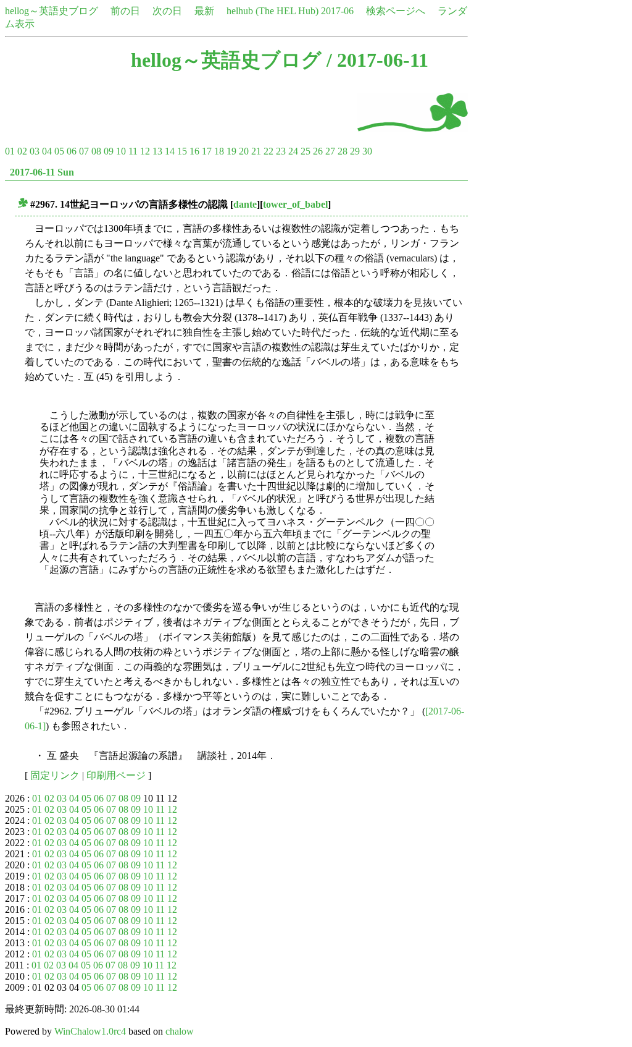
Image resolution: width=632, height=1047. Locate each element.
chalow (179, 1031)
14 (170, 151)
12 (145, 151)
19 (231, 151)
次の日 (167, 11)
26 (318, 151)
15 (182, 151)
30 (367, 151)
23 (281, 151)
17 (207, 151)
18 (219, 151)
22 (268, 151)
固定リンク (55, 775)
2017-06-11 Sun (42, 172)
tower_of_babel (295, 204)
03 (35, 151)
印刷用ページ (116, 775)
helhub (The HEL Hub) (272, 11)
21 (256, 151)
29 (355, 151)
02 (22, 151)
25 (305, 151)
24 (293, 151)
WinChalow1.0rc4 (90, 1031)
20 (244, 151)
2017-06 (337, 11)
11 (133, 151)
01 (10, 151)
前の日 (125, 11)
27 (330, 151)
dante (245, 204)
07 (84, 151)
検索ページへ (395, 11)
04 (47, 151)
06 (72, 151)
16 (194, 151)
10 (121, 151)
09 (109, 151)
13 (157, 151)
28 (342, 151)
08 (96, 151)
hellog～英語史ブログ (51, 11)
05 (59, 151)
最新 (204, 11)
